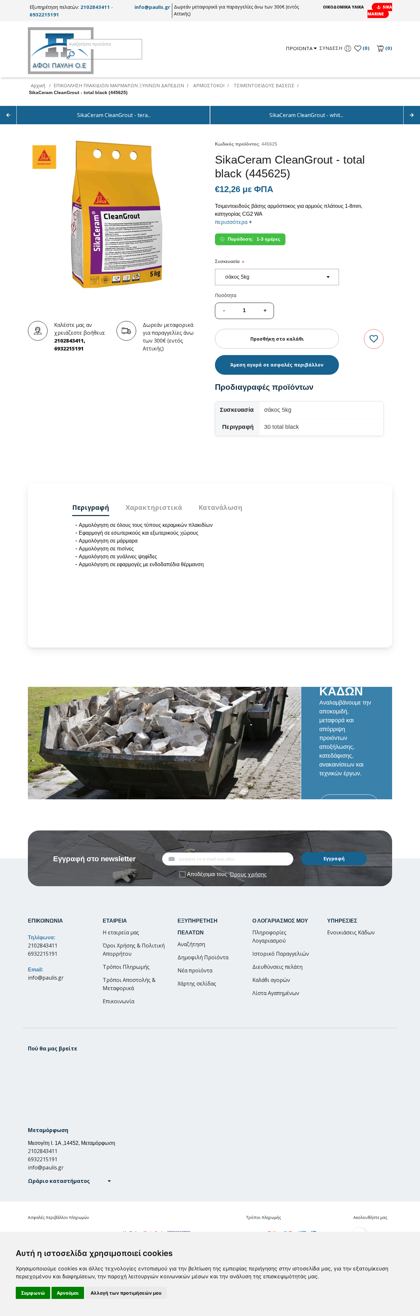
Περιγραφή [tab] (90, 507)
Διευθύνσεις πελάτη (277, 966)
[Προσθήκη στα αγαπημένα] (373, 339)
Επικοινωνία (118, 1001)
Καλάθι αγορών (271, 980)
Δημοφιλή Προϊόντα (203, 957)
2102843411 (95, 7)
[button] (69, 1181)
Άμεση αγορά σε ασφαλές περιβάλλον (277, 365)
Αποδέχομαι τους (227, 874)
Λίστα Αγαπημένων (275, 993)
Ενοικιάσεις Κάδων (351, 932)
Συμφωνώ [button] (33, 1293)
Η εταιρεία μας (121, 932)
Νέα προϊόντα (195, 970)
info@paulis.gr (152, 7)
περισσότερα (233, 222)
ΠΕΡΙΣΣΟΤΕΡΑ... (349, 805)
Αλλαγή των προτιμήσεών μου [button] (126, 1293)
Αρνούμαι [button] (68, 1293)
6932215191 (44, 14)
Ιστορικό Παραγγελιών (280, 953)
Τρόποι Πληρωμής (126, 966)
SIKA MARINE (380, 10)
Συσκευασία (227, 261)
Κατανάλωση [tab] (220, 507)
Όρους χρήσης (248, 874)
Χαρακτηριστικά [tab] (154, 507)
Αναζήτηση (191, 944)
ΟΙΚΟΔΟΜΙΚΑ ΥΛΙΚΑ (343, 7)
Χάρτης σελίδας (197, 983)
